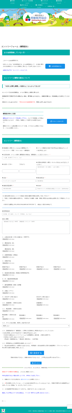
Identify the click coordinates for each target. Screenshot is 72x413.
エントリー (6, 150)
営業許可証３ (23, 267)
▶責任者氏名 (40, 178)
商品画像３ (22, 315)
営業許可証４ (40, 267)
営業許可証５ (57, 267)
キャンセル (19, 150)
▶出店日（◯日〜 (7, 164)
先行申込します (42, 150)
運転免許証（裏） (8, 249)
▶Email (38, 185)
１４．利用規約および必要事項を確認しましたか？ (17, 343)
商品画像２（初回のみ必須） (9, 316)
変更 (13, 150)
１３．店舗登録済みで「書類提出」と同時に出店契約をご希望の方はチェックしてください (28, 330)
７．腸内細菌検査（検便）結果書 (11, 285)
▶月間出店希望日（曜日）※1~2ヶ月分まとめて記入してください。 (52, 163)
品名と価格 (5, 219)
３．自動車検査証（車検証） (10, 255)
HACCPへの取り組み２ (43, 297)
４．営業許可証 (6, 261)
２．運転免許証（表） (8, 243)
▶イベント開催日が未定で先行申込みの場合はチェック (52, 148)
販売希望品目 (6, 211)
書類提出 (27, 150)
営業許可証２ (6, 267)
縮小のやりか (25, 379)
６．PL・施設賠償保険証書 (10, 279)
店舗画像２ (39, 303)
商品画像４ (39, 315)
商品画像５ (56, 315)
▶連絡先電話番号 (7, 185)
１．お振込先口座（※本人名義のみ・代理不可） (16, 237)
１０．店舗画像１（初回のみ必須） (12, 303)
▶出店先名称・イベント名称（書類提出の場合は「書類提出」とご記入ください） (25, 154)
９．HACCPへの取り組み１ (10, 297)
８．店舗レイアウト (8, 291)
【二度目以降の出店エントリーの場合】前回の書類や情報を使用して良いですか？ (25, 196)
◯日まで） (22, 164)
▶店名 (4, 178)
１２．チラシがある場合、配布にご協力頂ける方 (16, 323)
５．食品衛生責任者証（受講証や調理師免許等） (16, 273)
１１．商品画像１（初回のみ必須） (12, 308)
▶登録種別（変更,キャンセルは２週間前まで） (15, 148)
